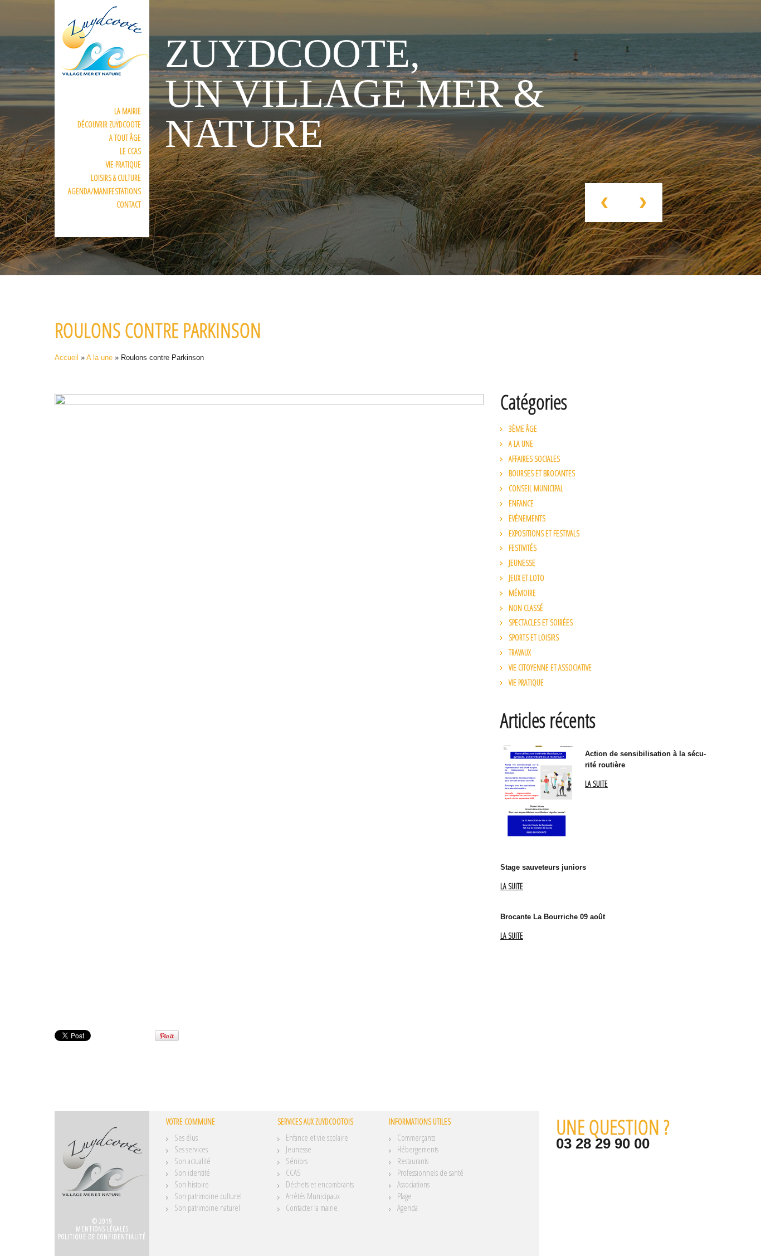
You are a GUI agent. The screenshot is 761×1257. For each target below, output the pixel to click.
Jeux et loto (526, 578)
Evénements (527, 518)
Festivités (522, 548)
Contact (128, 204)
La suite (596, 784)
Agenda (407, 1207)
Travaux (520, 652)
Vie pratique (123, 164)
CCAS (293, 1172)
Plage (404, 1195)
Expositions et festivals (544, 533)
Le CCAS (130, 151)
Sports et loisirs (534, 637)
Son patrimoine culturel (208, 1195)
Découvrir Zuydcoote (109, 124)
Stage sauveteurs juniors (543, 867)
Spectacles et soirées (541, 622)
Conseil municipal (536, 488)
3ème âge (523, 428)
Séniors (297, 1160)
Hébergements (417, 1149)
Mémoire (522, 593)
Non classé (526, 608)
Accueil (67, 357)
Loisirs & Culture (116, 177)
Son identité (192, 1172)
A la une (99, 357)
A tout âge (125, 137)
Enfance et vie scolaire (317, 1137)
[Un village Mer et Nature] (102, 1168)
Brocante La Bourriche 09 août (552, 917)
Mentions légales (102, 1229)
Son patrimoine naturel (207, 1207)
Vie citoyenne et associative (550, 667)
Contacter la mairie (312, 1207)
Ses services (191, 1149)
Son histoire (191, 1184)
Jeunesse (522, 563)
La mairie (127, 111)
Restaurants (412, 1160)
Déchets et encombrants (320, 1184)
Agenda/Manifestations (104, 191)
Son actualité (192, 1160)
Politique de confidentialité (102, 1236)
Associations (413, 1184)
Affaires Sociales (534, 458)
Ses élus (186, 1137)
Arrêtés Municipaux (313, 1195)
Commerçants (416, 1137)
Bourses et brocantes (542, 473)
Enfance (521, 503)
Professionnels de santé (430, 1172)
